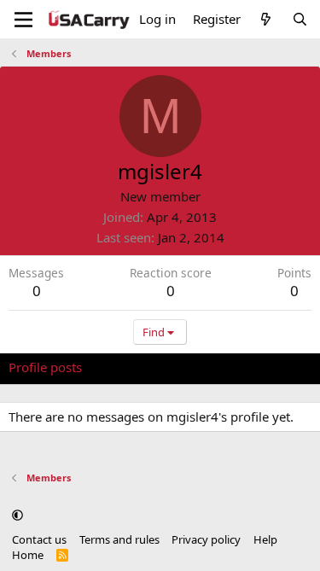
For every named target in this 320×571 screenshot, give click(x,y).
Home (28, 554)
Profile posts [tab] (45, 367)
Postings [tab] (221, 367)
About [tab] (282, 367)
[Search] (300, 19)
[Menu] (23, 20)
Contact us (39, 539)
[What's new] (265, 19)
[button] (17, 515)
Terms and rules (119, 539)
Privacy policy (206, 539)
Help (265, 539)
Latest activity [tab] (139, 367)
